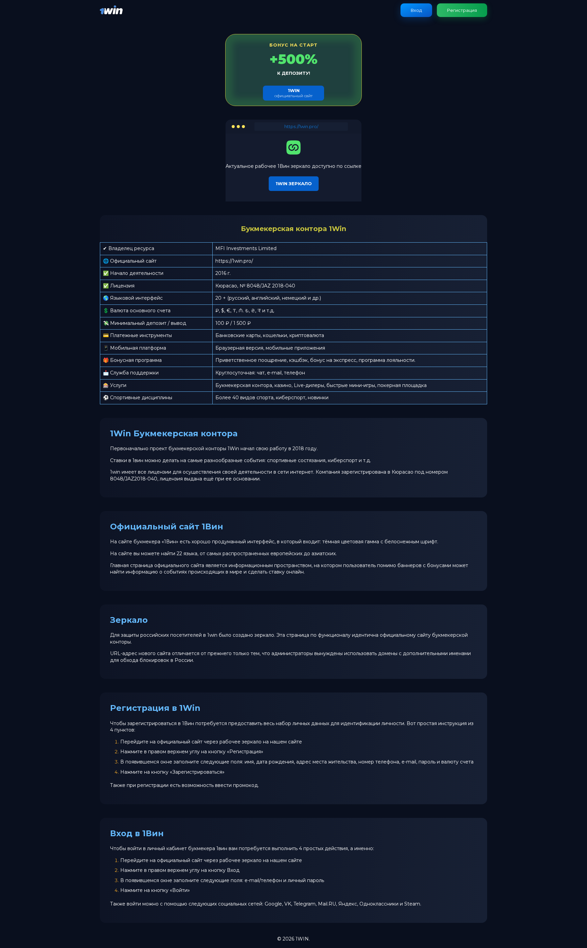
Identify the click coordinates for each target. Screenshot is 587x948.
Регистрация (462, 10)
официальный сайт (293, 93)
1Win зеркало (293, 183)
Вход (416, 10)
